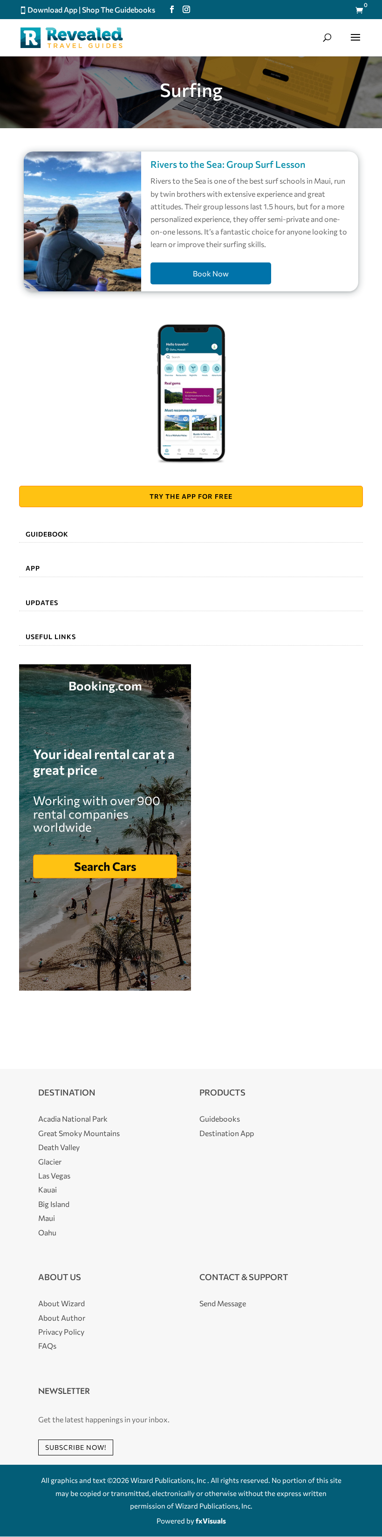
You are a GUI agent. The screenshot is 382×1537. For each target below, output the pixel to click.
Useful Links (51, 637)
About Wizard (61, 1303)
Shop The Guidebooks (118, 9)
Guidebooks (219, 1118)
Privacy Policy (61, 1331)
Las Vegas (54, 1175)
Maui (46, 1217)
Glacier (49, 1161)
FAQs (47, 1345)
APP (33, 568)
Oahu (47, 1232)
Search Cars (105, 866)
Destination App (226, 1133)
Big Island (53, 1203)
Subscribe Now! (75, 1447)
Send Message (222, 1303)
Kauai (47, 1189)
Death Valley (59, 1147)
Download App (52, 9)
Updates (42, 603)
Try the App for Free (191, 496)
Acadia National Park (73, 1118)
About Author (61, 1317)
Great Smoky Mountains (79, 1133)
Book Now (211, 273)
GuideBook (47, 534)
